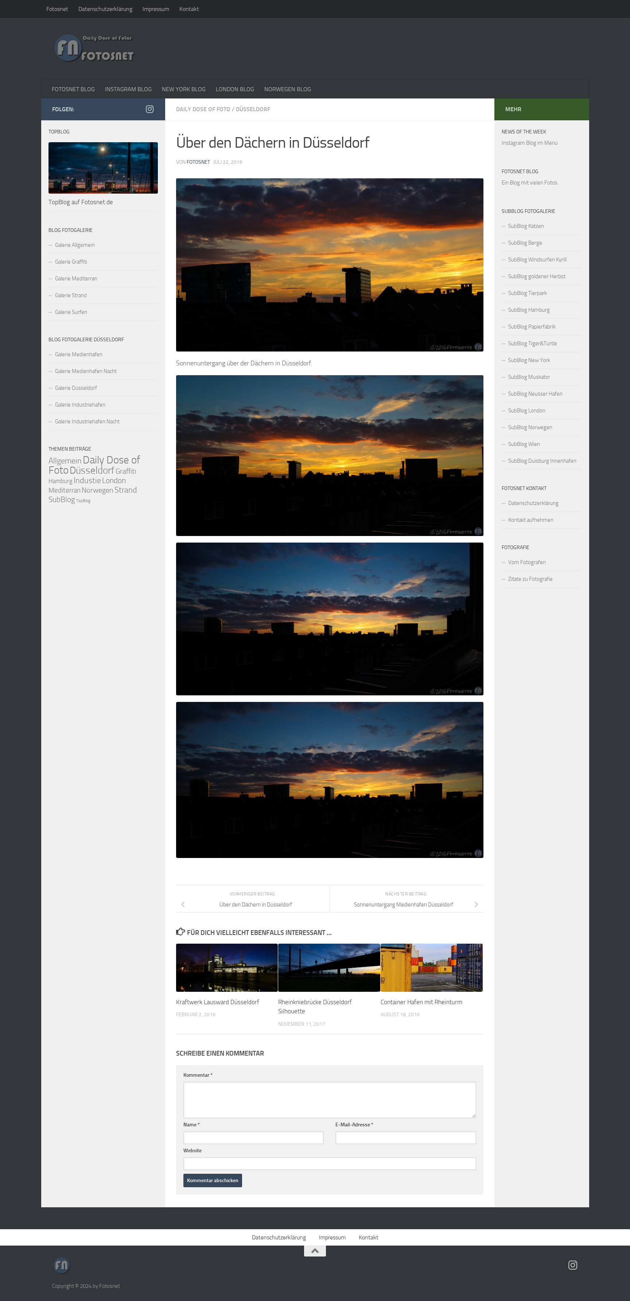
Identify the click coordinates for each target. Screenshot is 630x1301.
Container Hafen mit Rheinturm (421, 1002)
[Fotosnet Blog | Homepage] (94, 49)
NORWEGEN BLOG (287, 89)
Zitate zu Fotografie (530, 579)
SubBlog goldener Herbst (536, 276)
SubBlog (61, 499)
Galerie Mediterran (76, 278)
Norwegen (97, 490)
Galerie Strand (71, 295)
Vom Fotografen (527, 562)
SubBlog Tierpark (527, 293)
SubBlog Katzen (526, 226)
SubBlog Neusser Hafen (535, 394)
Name (191, 1125)
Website (192, 1150)
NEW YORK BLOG (184, 89)
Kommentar (198, 1075)
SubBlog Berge (525, 243)
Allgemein (65, 461)
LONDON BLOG (235, 89)
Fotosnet (57, 8)
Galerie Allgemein (75, 245)
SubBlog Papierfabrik (532, 326)
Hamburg (60, 481)
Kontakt (189, 8)
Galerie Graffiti (71, 262)
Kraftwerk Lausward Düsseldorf (217, 1002)
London (114, 480)
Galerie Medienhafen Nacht (86, 371)
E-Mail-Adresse (354, 1125)
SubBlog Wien (524, 444)
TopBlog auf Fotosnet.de (80, 202)
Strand (125, 490)
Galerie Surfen (71, 312)
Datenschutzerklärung (105, 8)
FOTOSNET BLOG (73, 89)
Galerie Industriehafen (80, 404)
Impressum (156, 8)
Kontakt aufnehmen (530, 520)
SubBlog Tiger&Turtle (532, 343)
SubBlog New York (529, 360)
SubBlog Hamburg (529, 310)
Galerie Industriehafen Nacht (87, 421)
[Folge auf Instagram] (149, 109)
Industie (87, 480)
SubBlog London (526, 410)
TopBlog (83, 500)
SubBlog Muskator (529, 377)
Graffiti (126, 471)
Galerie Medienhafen (78, 354)
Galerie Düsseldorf (76, 388)
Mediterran (64, 490)
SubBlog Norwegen (530, 427)
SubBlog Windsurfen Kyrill (537, 259)
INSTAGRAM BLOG (128, 89)
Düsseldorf (253, 109)
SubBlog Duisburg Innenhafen (542, 461)
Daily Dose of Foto (203, 109)
